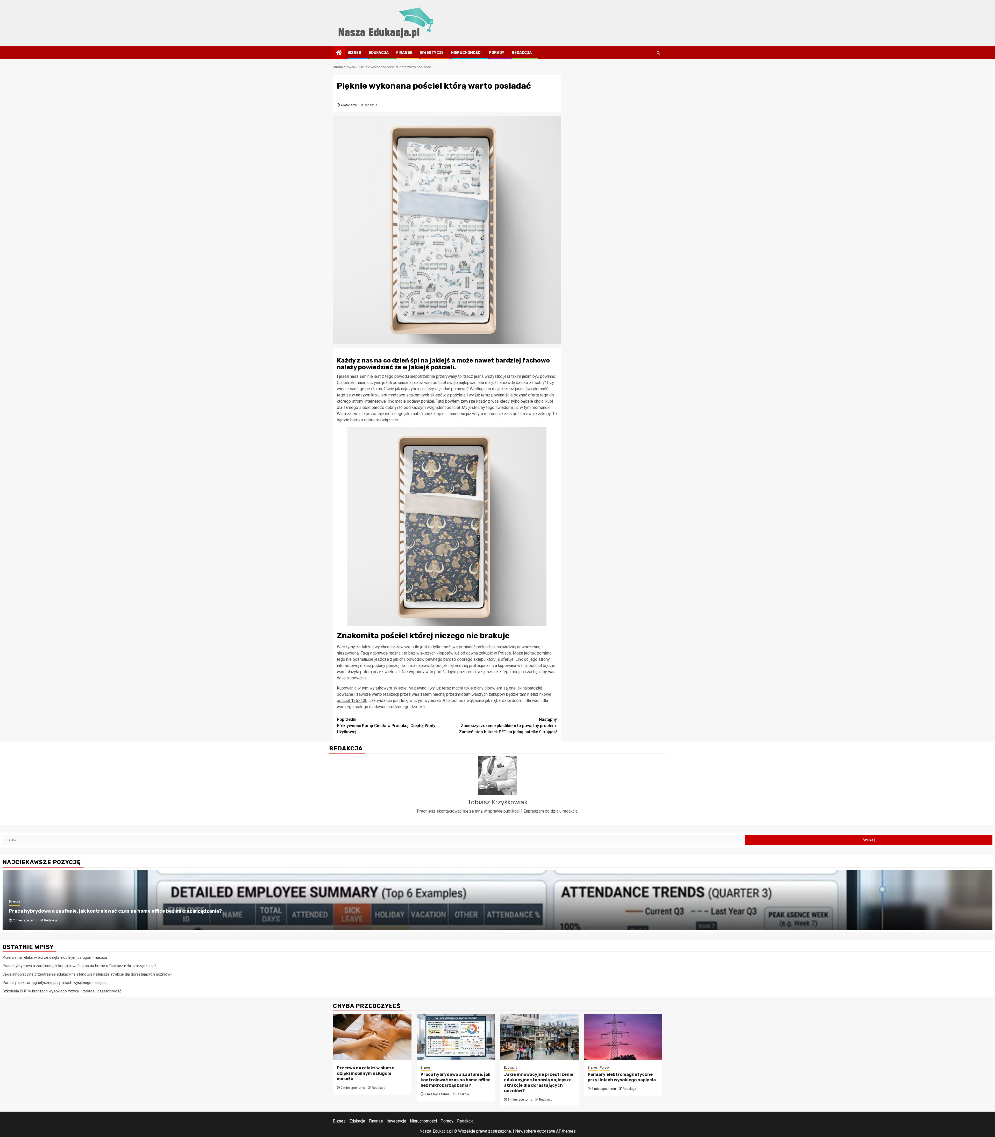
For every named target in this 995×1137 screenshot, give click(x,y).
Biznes (354, 53)
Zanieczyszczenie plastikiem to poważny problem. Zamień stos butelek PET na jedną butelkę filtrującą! (508, 725)
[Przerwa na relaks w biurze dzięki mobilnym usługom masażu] (372, 1037)
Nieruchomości (466, 53)
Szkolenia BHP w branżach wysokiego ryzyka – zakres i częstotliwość (62, 991)
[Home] (339, 53)
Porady (496, 53)
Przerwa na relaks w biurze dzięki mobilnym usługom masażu (55, 957)
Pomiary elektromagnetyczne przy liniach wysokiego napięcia (54, 982)
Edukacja (379, 53)
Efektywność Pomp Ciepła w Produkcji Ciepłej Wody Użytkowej (386, 725)
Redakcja (522, 53)
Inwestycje (432, 53)
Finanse (404, 53)
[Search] (658, 53)
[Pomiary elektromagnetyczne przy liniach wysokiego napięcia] (623, 1037)
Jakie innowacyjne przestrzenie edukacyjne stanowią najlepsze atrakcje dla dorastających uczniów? (87, 974)
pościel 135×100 (352, 700)
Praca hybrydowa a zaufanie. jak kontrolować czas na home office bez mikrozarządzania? (115, 911)
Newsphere (525, 1131)
